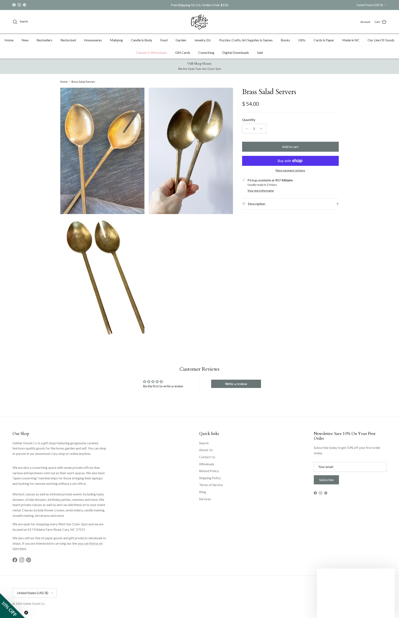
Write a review (236, 384)
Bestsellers (44, 40)
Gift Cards (182, 52)
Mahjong (116, 40)
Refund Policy (209, 471)
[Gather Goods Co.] (199, 22)
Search (204, 443)
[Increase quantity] (262, 128)
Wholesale (206, 464)
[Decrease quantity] (246, 128)
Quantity (248, 120)
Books (285, 40)
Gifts (301, 40)
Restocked (68, 40)
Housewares (93, 40)
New (25, 40)
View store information (261, 190)
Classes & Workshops (151, 52)
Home (9, 40)
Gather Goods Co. (34, 603)
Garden (181, 40)
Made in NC (351, 40)
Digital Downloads (235, 52)
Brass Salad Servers (83, 81)
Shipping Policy (210, 478)
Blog (202, 492)
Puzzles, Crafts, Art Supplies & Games (246, 40)
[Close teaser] (26, 613)
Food (163, 40)
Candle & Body (141, 40)
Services (205, 499)
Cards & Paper (324, 40)
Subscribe (326, 480)
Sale (260, 52)
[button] (12, 605)
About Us (206, 450)
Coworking (206, 52)
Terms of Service (211, 485)
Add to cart (290, 147)
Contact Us (207, 457)
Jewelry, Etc (202, 40)
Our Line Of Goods (381, 40)
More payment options (290, 170)
